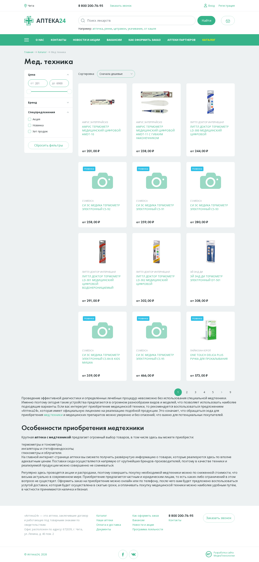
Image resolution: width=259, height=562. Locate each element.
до (53, 83)
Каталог (208, 40)
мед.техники (53, 415)
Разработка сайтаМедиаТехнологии (224, 554)
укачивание (135, 28)
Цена (31, 74)
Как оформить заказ (145, 40)
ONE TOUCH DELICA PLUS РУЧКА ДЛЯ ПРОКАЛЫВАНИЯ (209, 356)
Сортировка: (86, 74)
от (32, 83)
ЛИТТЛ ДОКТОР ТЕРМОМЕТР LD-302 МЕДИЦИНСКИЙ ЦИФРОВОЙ (155, 280)
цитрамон (120, 28)
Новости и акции (86, 40)
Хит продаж (40, 131)
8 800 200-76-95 (90, 5)
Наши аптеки (104, 520)
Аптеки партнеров (181, 40)
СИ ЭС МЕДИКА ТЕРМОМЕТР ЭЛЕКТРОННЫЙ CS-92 (101, 207)
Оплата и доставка (108, 524)
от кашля (150, 28)
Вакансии (114, 40)
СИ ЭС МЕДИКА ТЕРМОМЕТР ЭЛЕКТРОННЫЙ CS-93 (209, 207)
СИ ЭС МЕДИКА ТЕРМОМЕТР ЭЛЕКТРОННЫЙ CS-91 (155, 207)
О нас (40, 40)
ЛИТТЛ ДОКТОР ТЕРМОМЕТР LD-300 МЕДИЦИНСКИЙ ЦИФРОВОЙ (209, 130)
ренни (108, 28)
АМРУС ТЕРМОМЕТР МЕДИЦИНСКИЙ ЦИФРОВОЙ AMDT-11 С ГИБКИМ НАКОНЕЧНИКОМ (155, 132)
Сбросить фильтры (48, 145)
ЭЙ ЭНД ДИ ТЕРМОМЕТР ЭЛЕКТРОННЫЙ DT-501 (206, 278)
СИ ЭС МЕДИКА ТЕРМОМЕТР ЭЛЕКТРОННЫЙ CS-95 (155, 356)
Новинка (38, 125)
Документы (103, 529)
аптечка (98, 28)
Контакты (58, 40)
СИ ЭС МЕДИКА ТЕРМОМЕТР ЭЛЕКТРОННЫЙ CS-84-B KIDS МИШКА (101, 358)
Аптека (51, 21)
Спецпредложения (41, 112)
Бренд (32, 102)
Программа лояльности (147, 529)
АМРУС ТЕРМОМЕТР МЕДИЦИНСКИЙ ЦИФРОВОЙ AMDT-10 (101, 130)
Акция (36, 119)
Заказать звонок (121, 5)
